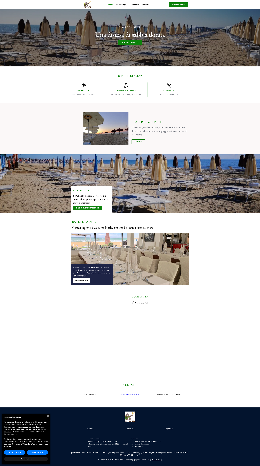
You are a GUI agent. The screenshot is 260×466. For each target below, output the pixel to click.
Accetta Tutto (15, 452)
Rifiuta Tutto (37, 452)
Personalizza (26, 459)
